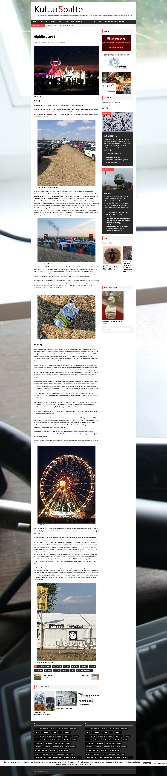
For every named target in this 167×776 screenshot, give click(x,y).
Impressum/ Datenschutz (114, 21)
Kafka (74, 739)
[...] (111, 150)
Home (35, 21)
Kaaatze (66, 739)
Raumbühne (57, 757)
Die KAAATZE (90, 21)
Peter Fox (69, 754)
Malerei (44, 750)
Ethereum (38, 739)
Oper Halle (60, 754)
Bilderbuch (57, 666)
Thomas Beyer (54, 42)
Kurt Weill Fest (57, 747)
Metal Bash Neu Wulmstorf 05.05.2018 (42, 714)
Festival (84, 666)
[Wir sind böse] (88, 697)
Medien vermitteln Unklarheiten (117, 226)
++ (100, 21)
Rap (73, 670)
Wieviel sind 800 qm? (113, 157)
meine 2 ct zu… (56, 21)
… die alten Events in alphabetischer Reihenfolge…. (113, 107)
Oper (52, 754)
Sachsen (66, 757)
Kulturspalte (59, 743)
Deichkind (50, 736)
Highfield (38, 670)
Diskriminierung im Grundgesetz (117, 160)
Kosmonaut (39, 743)
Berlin (37, 732)
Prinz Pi (65, 670)
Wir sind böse (83, 705)
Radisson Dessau (40, 757)
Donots (75, 666)
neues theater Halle (41, 754)
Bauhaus (73, 729)
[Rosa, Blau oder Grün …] (66, 698)
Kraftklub (48, 743)
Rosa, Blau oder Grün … (65, 708)
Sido (79, 757)
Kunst (68, 743)
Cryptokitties (39, 736)
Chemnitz (67, 732)
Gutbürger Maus (111, 162)
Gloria (92, 666)
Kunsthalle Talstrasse (42, 747)
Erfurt (76, 736)
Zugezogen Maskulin (84, 670)
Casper (54, 732)
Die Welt (108, 193)
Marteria (53, 750)
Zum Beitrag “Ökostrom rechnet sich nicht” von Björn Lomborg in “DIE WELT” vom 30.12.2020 (112, 267)
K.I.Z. (59, 739)
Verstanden (147, 763)
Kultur (44, 21)
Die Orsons (67, 736)
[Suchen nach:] (123, 25)
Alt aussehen (110, 136)
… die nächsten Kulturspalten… (111, 103)
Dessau (59, 736)
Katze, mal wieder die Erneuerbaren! (113, 154)
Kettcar (48, 670)
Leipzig (56, 670)
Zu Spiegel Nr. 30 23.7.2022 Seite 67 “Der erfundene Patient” (118, 213)
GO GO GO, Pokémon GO (131, 264)
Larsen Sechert (70, 747)
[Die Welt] (117, 188)
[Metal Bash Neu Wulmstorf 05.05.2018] (44, 701)
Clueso (66, 666)
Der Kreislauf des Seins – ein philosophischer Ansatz (115, 229)
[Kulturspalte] (83, 18)
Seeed (73, 757)
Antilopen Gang (44, 666)
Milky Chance (63, 750)
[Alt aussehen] (117, 131)
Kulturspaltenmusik (74, 21)
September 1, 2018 (41, 42)
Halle (54, 739)
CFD (60, 732)
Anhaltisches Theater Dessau (44, 729)
